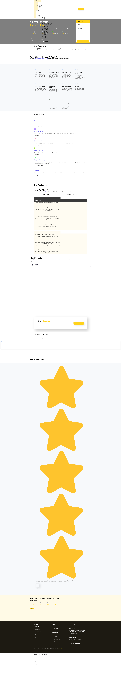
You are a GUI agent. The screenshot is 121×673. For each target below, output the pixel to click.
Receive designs (39, 150)
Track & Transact (39, 160)
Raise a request (39, 121)
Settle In (36, 170)
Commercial (46, 13)
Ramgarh (40, 7)
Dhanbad (40, 5)
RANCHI (37, 10)
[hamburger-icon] (53, 8)
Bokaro (40, 6)
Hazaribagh (41, 4)
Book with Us (38, 141)
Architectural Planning (48, 10)
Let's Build (32, 608)
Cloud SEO (60, 648)
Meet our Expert (39, 131)
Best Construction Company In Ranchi (41, 58)
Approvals (46, 15)
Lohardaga (39, 17)
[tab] (38, 49)
